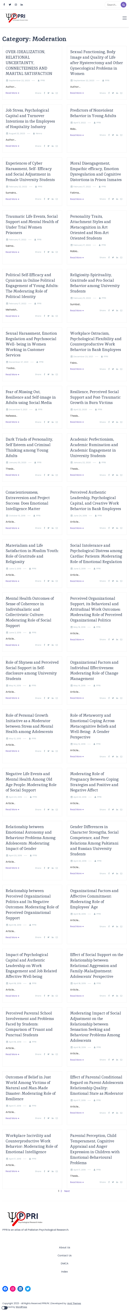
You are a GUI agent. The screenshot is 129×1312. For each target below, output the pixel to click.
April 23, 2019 (15, 797)
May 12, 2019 (15, 738)
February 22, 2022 (18, 186)
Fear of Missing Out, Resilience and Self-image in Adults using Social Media (31, 397)
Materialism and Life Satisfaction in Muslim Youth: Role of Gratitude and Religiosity (32, 553)
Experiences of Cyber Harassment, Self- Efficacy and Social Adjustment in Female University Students (30, 171)
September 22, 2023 (19, 80)
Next (67, 1191)
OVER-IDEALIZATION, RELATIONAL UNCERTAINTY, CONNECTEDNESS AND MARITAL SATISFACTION (29, 62)
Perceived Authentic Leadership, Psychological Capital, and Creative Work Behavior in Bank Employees (95, 500)
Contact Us (65, 1255)
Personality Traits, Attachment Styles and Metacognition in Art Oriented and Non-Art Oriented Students (90, 227)
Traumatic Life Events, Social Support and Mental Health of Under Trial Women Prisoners (32, 224)
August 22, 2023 (17, 133)
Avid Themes (74, 1303)
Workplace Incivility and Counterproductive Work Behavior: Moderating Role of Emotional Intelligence (32, 1143)
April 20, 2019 (79, 861)
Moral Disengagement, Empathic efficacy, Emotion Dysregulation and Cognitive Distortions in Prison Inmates (96, 171)
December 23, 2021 (83, 356)
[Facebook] (5, 1289)
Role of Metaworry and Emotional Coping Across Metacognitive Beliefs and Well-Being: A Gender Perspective (93, 726)
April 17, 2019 (15, 1105)
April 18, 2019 (15, 925)
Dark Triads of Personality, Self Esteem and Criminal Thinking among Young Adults (29, 447)
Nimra (39, 133)
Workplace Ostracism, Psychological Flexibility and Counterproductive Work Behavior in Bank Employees (95, 341)
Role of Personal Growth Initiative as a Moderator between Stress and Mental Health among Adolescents (29, 723)
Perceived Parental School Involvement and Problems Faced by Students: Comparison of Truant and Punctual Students (30, 1024)
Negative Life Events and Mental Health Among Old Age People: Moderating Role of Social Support (31, 782)
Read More (11, 93)
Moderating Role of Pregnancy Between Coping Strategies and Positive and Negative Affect (94, 782)
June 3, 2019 (15, 568)
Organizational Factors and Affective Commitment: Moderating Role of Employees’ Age (94, 898)
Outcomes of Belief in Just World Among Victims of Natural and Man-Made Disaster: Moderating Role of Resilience (31, 1088)
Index (64, 1271)
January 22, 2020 (82, 462)
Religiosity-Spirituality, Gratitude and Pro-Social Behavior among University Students (95, 283)
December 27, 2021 (18, 362)
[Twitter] (28, 1289)
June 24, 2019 (80, 515)
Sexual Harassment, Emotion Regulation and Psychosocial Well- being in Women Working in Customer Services (31, 344)
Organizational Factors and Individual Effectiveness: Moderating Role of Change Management (94, 670)
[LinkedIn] (20, 1289)
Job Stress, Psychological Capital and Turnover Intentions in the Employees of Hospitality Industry (30, 118)
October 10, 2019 (17, 515)
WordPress (21, 1307)
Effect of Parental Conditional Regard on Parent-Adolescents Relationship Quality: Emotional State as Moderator (96, 1085)
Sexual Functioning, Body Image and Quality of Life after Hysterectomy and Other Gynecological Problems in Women (96, 62)
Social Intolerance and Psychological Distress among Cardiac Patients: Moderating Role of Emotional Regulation (96, 553)
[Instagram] (13, 1289)
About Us (64, 1247)
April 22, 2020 (80, 409)
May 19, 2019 (79, 627)
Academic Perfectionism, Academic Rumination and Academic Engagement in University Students (94, 447)
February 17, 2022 (82, 186)
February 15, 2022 (82, 298)
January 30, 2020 (17, 462)
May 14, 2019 (15, 685)
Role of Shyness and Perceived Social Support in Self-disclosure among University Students (32, 670)
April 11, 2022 (79, 122)
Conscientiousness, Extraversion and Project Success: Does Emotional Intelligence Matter (28, 500)
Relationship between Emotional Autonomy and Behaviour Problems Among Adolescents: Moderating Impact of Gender (31, 837)
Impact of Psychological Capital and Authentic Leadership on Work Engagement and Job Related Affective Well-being (31, 965)
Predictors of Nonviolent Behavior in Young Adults (93, 113)
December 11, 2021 (18, 409)
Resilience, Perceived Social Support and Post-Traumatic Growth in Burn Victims (95, 397)
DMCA (64, 1263)
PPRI (43, 80)
